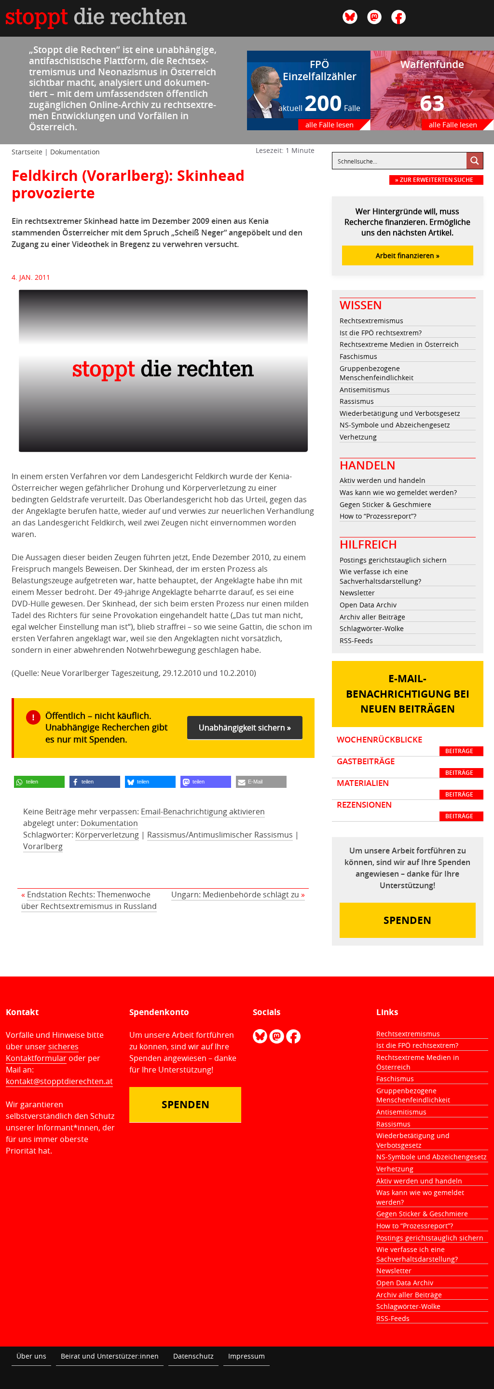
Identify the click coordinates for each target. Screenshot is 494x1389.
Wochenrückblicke (405, 745)
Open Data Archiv (368, 604)
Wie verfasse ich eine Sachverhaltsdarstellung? (380, 576)
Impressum (246, 1356)
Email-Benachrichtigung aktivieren (203, 811)
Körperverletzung (107, 834)
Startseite (27, 151)
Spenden (407, 920)
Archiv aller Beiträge (372, 616)
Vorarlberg (43, 846)
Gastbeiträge (405, 766)
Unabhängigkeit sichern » (245, 727)
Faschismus (358, 356)
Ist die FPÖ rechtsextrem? (381, 332)
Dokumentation (75, 151)
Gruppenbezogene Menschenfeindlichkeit (376, 373)
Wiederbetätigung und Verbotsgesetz (400, 413)
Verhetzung (358, 436)
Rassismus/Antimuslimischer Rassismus (220, 834)
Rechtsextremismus (371, 320)
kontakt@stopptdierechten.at (59, 1081)
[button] (39, 782)
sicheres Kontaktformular (42, 1052)
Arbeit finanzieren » (407, 255)
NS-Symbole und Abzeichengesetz (395, 424)
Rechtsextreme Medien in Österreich (399, 344)
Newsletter (357, 592)
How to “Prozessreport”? (378, 516)
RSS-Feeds (356, 640)
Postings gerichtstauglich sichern (393, 559)
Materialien (405, 788)
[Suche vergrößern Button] (475, 160)
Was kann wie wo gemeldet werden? (398, 492)
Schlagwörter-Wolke (372, 628)
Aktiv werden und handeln (382, 480)
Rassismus (357, 401)
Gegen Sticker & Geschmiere (385, 504)
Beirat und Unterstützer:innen (110, 1356)
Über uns (31, 1356)
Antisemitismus (365, 389)
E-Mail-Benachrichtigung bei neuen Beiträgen (407, 694)
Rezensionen (405, 810)
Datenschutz (193, 1356)
